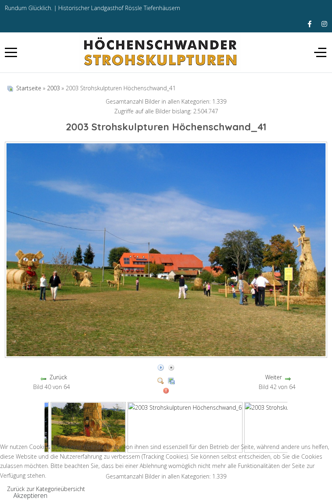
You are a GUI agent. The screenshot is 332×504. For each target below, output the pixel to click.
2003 (53, 88)
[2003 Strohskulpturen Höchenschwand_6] (185, 426)
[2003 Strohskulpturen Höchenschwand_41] (167, 354)
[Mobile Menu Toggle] (11, 52)
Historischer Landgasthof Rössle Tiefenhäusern (119, 8)
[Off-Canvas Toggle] (320, 52)
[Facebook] (310, 23)
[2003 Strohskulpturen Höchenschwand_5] (88, 426)
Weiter (273, 377)
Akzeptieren (30, 495)
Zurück (58, 377)
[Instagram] (324, 23)
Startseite (28, 88)
